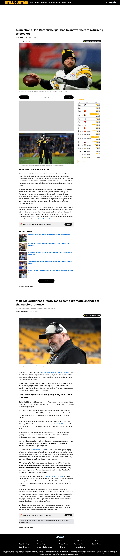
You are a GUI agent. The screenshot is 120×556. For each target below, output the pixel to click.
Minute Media (10, 551)
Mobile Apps (96, 541)
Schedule (44, 2)
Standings (51, 2)
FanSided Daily (24, 544)
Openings (40, 541)
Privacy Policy (63, 544)
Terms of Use (78, 544)
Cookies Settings (79, 547)
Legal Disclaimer (24, 547)
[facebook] (103, 2)
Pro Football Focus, (39, 450)
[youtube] (110, 2)
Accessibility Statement (44, 547)
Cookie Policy (96, 544)
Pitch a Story (41, 544)
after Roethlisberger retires (43, 219)
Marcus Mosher (23, 311)
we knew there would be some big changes (55, 372)
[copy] (29, 41)
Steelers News (28, 286)
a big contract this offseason (54, 476)
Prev (24, 97)
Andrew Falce (22, 37)
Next (68, 97)
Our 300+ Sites (79, 541)
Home (21, 286)
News (31, 2)
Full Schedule (82, 161)
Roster (58, 2)
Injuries (64, 2)
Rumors (37, 2)
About (21, 541)
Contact (61, 541)
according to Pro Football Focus (56, 424)
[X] (106, 2)
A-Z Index (62, 547)
